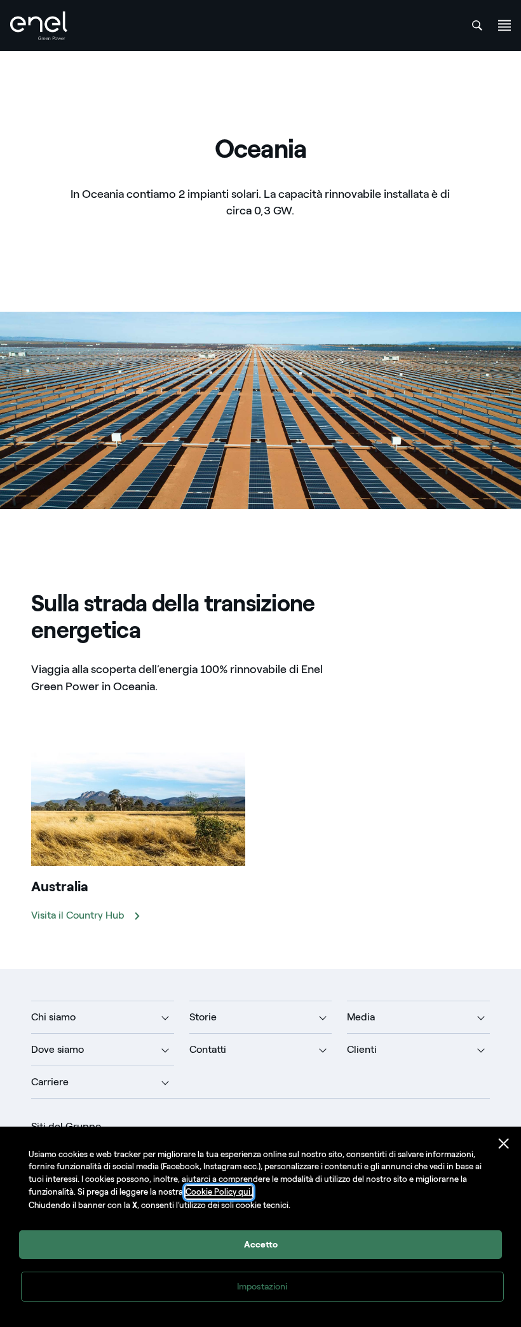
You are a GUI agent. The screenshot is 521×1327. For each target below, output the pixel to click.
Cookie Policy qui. (219, 1192)
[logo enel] (38, 25)
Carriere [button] (50, 1082)
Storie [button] (203, 1017)
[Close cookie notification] (503, 1143)
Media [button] (361, 1017)
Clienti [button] (362, 1049)
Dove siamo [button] (57, 1049)
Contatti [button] (207, 1049)
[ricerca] (477, 25)
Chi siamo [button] (53, 1017)
